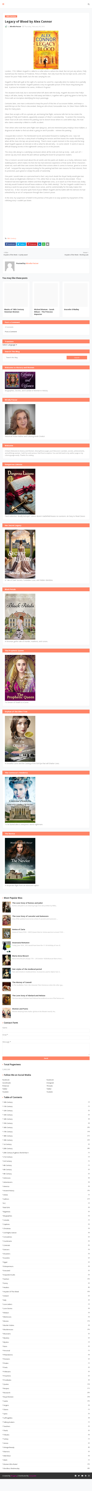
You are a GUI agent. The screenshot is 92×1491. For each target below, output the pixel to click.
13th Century (46, 1115)
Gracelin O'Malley (71, 309)
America (46, 1186)
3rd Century (46, 1161)
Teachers (46, 1426)
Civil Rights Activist (46, 1233)
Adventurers (46, 1182)
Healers (46, 1287)
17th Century (46, 1132)
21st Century (46, 1157)
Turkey (46, 1439)
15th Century (46, 1123)
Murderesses (46, 1329)
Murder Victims (46, 1325)
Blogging (14, 1476)
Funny (46, 1283)
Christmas (46, 1228)
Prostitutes (46, 1380)
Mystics (46, 1342)
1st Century (46, 1144)
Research (46, 1393)
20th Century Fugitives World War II (46, 1153)
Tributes (46, 1435)
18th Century (11, 238)
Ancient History (46, 1190)
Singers (46, 1405)
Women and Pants (20, 1009)
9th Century (46, 1174)
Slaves (46, 1409)
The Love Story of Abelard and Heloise (28, 995)
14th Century (46, 1119)
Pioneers (46, 1359)
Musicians (46, 1334)
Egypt (46, 1262)
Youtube (5, 1092)
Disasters (46, 1254)
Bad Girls (46, 1207)
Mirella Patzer (32, 263)
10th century (46, 1102)
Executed (46, 1270)
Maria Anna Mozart (20, 956)
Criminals (46, 1245)
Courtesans (46, 1241)
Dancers (46, 1249)
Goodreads (6, 1083)
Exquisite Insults (46, 1275)
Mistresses (46, 1317)
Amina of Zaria (18, 929)
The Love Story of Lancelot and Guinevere (30, 916)
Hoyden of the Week (46, 1292)
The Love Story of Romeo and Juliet (27, 903)
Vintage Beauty (46, 1447)
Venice (46, 1443)
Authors (46, 1199)
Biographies (46, 1216)
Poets (46, 1367)
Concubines (46, 1237)
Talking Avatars (46, 1422)
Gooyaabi (32, 1476)
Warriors (46, 1451)
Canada (46, 1220)
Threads (50, 1086)
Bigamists (46, 1212)
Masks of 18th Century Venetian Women (14, 310)
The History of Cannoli (22, 982)
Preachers (46, 1376)
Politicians (46, 1371)
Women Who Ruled (46, 1464)
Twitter (4, 1089)
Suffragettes (46, 1418)
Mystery (46, 1338)
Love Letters (46, 1304)
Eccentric (46, 1258)
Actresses (46, 1178)
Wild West (46, 1456)
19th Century (46, 1140)
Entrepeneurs (46, 1266)
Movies (46, 1321)
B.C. (46, 1203)
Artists (46, 1195)
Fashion (46, 1279)
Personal (46, 1350)
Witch (46, 1460)
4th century (46, 1165)
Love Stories (46, 1308)
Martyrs (46, 1313)
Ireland (46, 1296)
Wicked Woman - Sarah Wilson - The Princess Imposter (44, 311)
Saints (46, 1401)
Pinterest (5, 1086)
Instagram (50, 1083)
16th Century (46, 1127)
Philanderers (46, 1355)
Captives (46, 1224)
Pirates (46, 1363)
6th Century (46, 1169)
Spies (46, 1414)
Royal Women (46, 1397)
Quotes (46, 1384)
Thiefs (46, 1430)
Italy (46, 1300)
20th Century (46, 1148)
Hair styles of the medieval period (27, 969)
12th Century (46, 1111)
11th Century (46, 1106)
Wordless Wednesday (46, 1468)
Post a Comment (11, 332)
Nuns (46, 1346)
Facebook (5, 1080)
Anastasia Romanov (20, 942)
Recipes (46, 1388)
